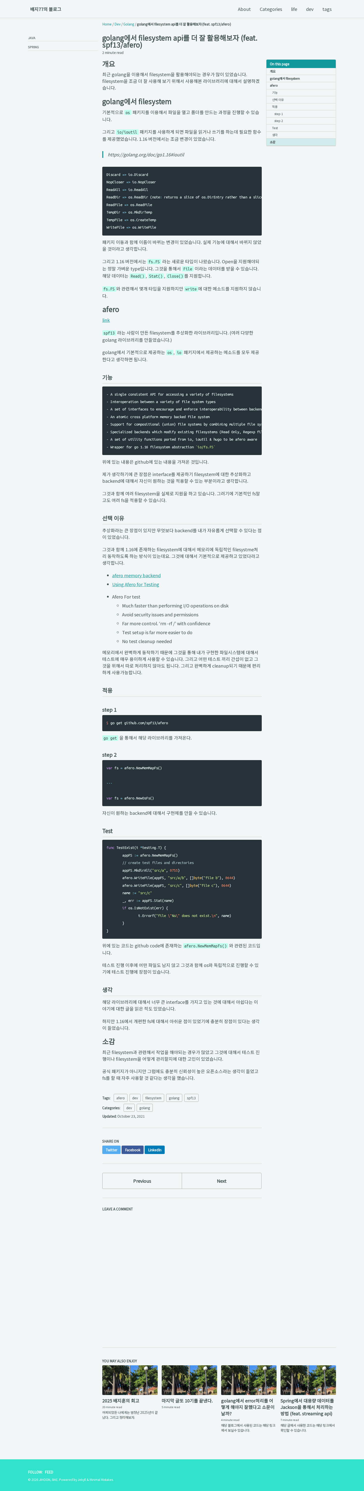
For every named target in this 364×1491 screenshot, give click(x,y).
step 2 (278, 121)
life (294, 9)
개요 (272, 71)
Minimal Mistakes (101, 1479)
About (244, 9)
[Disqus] (182, 1275)
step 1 (278, 114)
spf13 (191, 1097)
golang (174, 1097)
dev (309, 9)
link (106, 320)
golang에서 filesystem (285, 78)
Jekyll (82, 1479)
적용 (275, 106)
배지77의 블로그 (45, 9)
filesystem (153, 1097)
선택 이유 (278, 99)
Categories (271, 9)
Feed (49, 1471)
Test (275, 128)
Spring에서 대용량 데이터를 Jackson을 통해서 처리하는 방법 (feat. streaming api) (307, 1407)
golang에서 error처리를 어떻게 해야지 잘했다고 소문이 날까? (248, 1407)
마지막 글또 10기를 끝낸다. (187, 1400)
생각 (275, 135)
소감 (272, 142)
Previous (142, 1181)
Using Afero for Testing (135, 584)
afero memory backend (136, 575)
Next (222, 1181)
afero (274, 85)
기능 (275, 92)
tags (327, 9)
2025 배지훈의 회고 (120, 1400)
